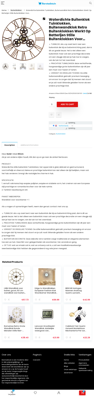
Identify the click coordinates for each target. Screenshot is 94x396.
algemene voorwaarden (84, 364)
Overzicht (36, 360)
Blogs (66, 366)
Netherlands (63, 125)
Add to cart (67, 104)
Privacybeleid (84, 360)
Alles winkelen (69, 363)
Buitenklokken (16, 10)
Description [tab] (9, 145)
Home (4, 10)
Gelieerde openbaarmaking (85, 369)
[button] (44, 19)
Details (85, 93)
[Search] (90, 3)
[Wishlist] (35, 392)
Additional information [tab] (30, 145)
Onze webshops (70, 369)
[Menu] (3, 3)
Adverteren (68, 373)
